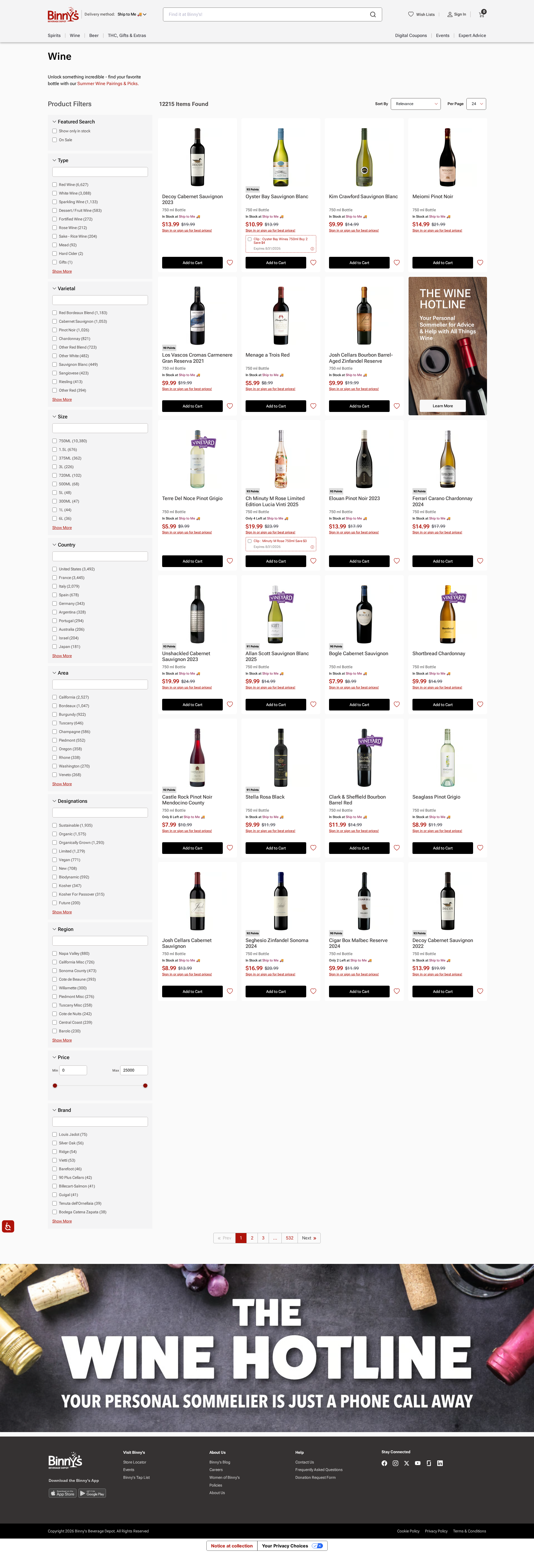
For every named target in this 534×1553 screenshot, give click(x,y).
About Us (217, 1492)
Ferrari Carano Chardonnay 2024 (442, 501)
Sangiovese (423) (74, 373)
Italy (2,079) (69, 586)
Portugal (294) (71, 620)
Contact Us (304, 1462)
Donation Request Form (315, 1477)
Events (128, 1469)
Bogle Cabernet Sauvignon (358, 653)
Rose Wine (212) (73, 227)
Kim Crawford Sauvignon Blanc (363, 196)
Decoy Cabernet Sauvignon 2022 (442, 943)
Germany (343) (72, 603)
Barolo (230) (70, 1031)
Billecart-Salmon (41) (77, 1186)
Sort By (381, 103)
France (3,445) (72, 577)
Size (63, 416)
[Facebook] (384, 1463)
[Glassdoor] (429, 1463)
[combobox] (272, 14)
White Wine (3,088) (75, 193)
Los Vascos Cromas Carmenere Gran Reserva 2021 (197, 358)
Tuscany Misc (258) (75, 1005)
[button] (116, 14)
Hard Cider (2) (71, 253)
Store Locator (134, 1462)
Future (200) (69, 903)
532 (289, 1238)
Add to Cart (192, 262)
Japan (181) (69, 646)
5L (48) (65, 492)
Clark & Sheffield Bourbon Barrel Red (357, 800)
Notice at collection (232, 1546)
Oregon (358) (70, 749)
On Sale (65, 140)
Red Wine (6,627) (73, 184)
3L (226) (66, 466)
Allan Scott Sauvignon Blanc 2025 (277, 656)
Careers (216, 1469)
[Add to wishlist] (230, 263)
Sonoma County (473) (78, 970)
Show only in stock (74, 131)
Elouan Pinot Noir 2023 (354, 498)
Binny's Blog (219, 1462)
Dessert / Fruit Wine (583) (80, 210)
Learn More (443, 406)
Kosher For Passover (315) (82, 894)
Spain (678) (69, 595)
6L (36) (65, 518)
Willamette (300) (73, 988)
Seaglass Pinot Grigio (436, 797)
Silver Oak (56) (71, 1143)
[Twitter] (406, 1463)
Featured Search (76, 121)
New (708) (68, 868)
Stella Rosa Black (265, 797)
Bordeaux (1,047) (74, 706)
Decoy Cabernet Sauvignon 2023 (192, 199)
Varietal (66, 288)
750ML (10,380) (73, 441)
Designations (72, 801)
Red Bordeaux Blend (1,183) (83, 312)
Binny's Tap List (136, 1477)
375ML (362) (70, 458)
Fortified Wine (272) (76, 219)
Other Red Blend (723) (78, 347)
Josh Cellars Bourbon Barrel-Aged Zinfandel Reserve (361, 358)
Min (55, 1070)
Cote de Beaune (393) (77, 979)
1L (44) (65, 510)
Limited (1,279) (72, 851)
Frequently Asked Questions (319, 1469)
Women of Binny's (224, 1477)
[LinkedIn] (440, 1463)
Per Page (456, 103)
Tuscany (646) (71, 723)
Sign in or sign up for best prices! (187, 230)
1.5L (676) (68, 449)
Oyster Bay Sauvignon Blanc (277, 196)
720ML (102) (70, 475)
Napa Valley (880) (74, 953)
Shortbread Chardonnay (438, 653)
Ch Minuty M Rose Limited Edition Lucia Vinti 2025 (275, 501)
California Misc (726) (77, 962)
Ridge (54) (68, 1151)
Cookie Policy (408, 1531)
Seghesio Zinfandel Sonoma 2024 (277, 943)
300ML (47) (69, 501)
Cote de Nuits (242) (75, 1014)
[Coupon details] (312, 248)
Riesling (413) (71, 381)
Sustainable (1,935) (76, 825)
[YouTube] (418, 1463)
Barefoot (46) (70, 1169)
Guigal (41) (68, 1194)
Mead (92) (68, 245)
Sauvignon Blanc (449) (78, 364)
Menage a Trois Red (268, 355)
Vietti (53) (67, 1160)
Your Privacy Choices (285, 1546)
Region (65, 929)
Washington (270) (74, 766)
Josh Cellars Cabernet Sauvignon (187, 943)
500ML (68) (69, 484)
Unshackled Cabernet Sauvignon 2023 (186, 656)
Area (63, 672)
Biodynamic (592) (74, 877)
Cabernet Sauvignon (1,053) (83, 321)
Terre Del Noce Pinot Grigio (192, 498)
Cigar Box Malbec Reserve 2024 (358, 943)
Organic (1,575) (72, 834)
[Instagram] (395, 1463)
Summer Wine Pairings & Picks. (108, 83)
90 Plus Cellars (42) (75, 1177)
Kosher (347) (70, 885)
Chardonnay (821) (74, 338)
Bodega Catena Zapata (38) (83, 1212)
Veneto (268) (70, 774)
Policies (215, 1485)
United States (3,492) (77, 569)
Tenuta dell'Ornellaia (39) (80, 1203)
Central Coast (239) (75, 1022)
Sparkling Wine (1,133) (78, 202)
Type (63, 160)
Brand (64, 1110)
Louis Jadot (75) (73, 1134)
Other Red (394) (72, 390)
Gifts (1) (66, 262)
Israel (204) (69, 638)
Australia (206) (72, 629)
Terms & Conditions (469, 1531)
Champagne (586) (74, 731)
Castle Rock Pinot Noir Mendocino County (187, 800)
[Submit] (373, 14)
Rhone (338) (69, 757)
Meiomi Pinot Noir (432, 196)
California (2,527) (74, 697)
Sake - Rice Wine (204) (78, 236)
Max (115, 1070)
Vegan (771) (69, 860)
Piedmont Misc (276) (76, 996)
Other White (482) (74, 356)
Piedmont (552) (72, 740)
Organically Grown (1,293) (81, 842)
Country (66, 544)
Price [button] (64, 1057)
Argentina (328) (72, 612)
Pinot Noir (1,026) (74, 330)
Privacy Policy (436, 1531)
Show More (62, 271)
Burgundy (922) (72, 714)
